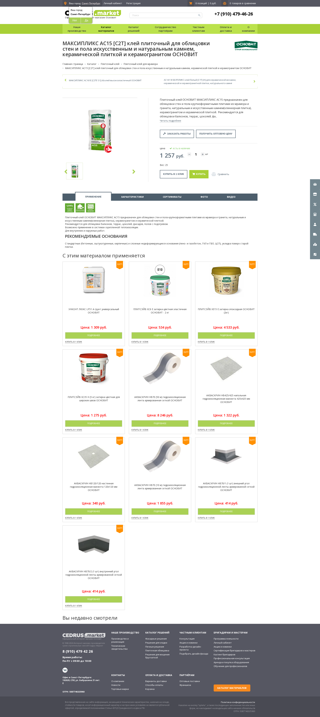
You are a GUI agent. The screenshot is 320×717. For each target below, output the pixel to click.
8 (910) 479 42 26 (77, 651)
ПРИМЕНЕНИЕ (93, 196)
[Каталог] (315, 194)
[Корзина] (315, 184)
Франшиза (185, 684)
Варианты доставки (156, 681)
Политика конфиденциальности (238, 702)
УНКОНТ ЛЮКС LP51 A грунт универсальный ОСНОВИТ (93, 311)
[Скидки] (315, 204)
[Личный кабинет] (315, 224)
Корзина (149, 688)
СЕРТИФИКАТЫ (172, 196)
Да (86, 20)
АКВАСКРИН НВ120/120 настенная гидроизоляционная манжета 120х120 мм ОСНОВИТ (93, 487)
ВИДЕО (231, 196)
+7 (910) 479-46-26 (233, 14)
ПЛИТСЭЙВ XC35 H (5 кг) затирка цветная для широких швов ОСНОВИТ (94, 398)
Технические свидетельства (119, 647)
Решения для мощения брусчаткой (157, 656)
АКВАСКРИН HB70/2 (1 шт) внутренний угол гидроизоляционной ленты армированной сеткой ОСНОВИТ (94, 575)
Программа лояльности (226, 638)
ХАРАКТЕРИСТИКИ (132, 196)
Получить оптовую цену (215, 133)
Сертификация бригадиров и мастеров (234, 650)
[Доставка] (315, 234)
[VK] (65, 670)
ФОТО (204, 196)
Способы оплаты (154, 684)
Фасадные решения (156, 638)
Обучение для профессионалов (230, 666)
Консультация (187, 638)
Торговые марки (120, 688)
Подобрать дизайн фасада (194, 653)
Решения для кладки (156, 642)
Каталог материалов (106, 28)
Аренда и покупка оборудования (231, 662)
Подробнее (93, 335)
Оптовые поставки (190, 681)
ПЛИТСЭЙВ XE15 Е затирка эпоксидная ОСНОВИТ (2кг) (226, 311)
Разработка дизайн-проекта (190, 648)
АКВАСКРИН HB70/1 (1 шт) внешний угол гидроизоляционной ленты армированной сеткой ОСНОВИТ (226, 487)
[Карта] (315, 244)
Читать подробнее (170, 120)
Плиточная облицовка (157, 650)
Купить (201, 174)
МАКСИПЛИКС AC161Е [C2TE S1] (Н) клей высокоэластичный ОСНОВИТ (105, 80)
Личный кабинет (113, 3)
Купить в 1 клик (173, 174)
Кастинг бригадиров (224, 654)
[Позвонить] (315, 254)
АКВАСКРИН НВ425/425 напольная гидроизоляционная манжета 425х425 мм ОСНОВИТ (226, 399)
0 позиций (201, 3)
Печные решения (154, 646)
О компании (117, 681)
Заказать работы (178, 133)
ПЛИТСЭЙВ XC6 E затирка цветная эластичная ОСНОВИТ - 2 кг (159, 311)
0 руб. (213, 3)
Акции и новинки (189, 642)
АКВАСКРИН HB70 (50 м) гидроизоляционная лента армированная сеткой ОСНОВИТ (160, 398)
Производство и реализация (120, 640)
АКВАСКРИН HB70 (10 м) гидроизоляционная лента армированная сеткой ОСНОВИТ (160, 486)
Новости (115, 684)
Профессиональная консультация (232, 658)
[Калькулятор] (315, 214)
